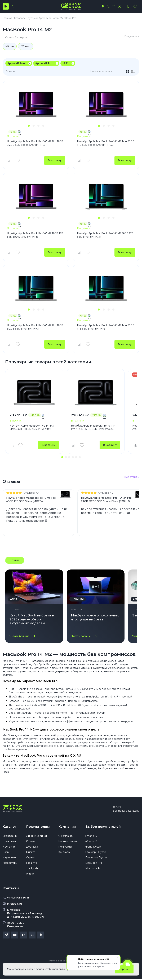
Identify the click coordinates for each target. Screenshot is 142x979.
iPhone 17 (91, 835)
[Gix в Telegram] (6, 935)
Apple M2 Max (16, 63)
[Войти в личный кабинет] (119, 6)
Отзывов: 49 (105, 492)
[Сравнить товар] (9, 160)
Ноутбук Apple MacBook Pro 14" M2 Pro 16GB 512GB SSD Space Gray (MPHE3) (35, 143)
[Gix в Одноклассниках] (40, 935)
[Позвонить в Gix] (108, 6)
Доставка (32, 846)
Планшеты (9, 841)
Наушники (9, 857)
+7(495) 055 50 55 (18, 897)
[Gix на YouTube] (14, 935)
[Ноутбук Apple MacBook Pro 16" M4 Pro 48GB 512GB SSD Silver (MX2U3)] (96, 392)
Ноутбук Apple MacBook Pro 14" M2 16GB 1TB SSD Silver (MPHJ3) (105, 235)
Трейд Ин (32, 868)
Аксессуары (10, 862)
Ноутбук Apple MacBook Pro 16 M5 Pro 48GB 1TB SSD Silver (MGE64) (31, 499)
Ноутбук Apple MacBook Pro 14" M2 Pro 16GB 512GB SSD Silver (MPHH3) (35, 327)
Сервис (30, 857)
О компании (65, 835)
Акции (30, 873)
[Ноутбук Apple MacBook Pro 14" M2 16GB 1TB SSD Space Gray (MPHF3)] (36, 196)
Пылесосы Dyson (96, 857)
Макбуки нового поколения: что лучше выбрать (95, 617)
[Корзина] (114, 6)
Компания (67, 827)
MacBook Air (93, 868)
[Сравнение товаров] (127, 6)
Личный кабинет (36, 835)
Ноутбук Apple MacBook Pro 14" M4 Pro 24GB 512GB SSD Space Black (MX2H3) (106, 499)
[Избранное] (135, 6)
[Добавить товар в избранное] (18, 160)
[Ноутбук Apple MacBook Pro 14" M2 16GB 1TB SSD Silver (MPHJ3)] (106, 196)
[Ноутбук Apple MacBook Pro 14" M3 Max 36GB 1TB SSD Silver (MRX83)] (34, 392)
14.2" (65, 63)
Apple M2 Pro (43, 63)
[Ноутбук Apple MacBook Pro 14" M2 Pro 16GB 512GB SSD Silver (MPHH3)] (36, 288)
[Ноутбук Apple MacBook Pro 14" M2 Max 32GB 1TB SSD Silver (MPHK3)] (106, 288)
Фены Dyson (93, 846)
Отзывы (31, 841)
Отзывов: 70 (31, 492)
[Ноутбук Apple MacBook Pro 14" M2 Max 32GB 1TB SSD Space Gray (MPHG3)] (106, 104)
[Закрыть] (136, 966)
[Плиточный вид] (127, 71)
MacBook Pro (93, 862)
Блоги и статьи (67, 841)
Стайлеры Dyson (95, 852)
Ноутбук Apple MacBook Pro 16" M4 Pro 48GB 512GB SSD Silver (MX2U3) (93, 427)
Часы (6, 852)
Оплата (30, 852)
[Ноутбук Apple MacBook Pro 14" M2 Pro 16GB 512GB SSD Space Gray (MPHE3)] (36, 104)
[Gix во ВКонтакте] (32, 935)
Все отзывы (131, 477)
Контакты (64, 852)
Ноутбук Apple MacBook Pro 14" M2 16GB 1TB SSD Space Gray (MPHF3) (35, 235)
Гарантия (32, 862)
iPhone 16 (91, 841)
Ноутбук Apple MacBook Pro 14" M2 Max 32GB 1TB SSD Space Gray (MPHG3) (105, 143)
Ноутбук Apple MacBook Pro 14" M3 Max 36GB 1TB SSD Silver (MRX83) (32, 427)
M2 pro (9, 46)
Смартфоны (10, 835)
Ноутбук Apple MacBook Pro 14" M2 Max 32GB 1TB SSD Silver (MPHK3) (105, 327)
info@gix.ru (14, 903)
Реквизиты (65, 846)
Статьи (15, 560)
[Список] (133, 71)
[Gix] (71, 6)
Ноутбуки (9, 846)
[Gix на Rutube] (23, 935)
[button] (29, 126)
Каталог (9, 827)
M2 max (25, 46)
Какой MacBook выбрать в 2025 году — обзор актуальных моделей (32, 619)
